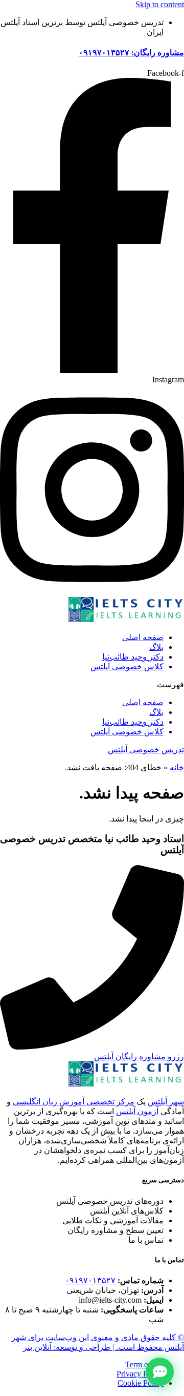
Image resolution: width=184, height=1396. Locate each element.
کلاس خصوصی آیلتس (127, 666)
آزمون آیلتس (137, 1111)
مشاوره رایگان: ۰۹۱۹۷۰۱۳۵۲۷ (131, 52)
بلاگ (156, 647)
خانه (177, 767)
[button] (92, 684)
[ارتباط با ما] (160, 1372)
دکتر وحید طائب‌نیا (133, 656)
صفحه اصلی (143, 637)
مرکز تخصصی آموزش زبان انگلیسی (73, 1101)
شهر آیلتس (166, 1101)
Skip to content (159, 4)
